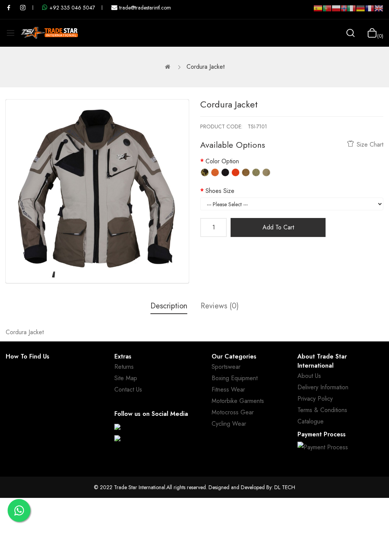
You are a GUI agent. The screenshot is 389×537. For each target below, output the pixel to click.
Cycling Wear (229, 423)
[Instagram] (117, 438)
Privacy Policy (315, 398)
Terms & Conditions (322, 410)
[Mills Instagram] (23, 7)
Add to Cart (278, 227)
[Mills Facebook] (9, 7)
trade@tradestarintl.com (145, 7)
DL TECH (284, 487)
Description (168, 305)
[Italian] (351, 11)
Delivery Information (322, 387)
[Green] (256, 172)
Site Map (125, 378)
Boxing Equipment (235, 378)
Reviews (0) (220, 305)
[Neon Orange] (235, 172)
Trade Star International (139, 487)
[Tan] (246, 172)
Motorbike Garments (238, 400)
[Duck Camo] (205, 172)
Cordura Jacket (206, 66)
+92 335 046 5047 (72, 7)
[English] (378, 11)
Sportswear (226, 366)
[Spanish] (318, 11)
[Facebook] (117, 427)
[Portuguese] (327, 11)
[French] (369, 11)
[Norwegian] (344, 10)
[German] (360, 11)
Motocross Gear (233, 412)
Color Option (222, 161)
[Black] (225, 172)
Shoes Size (220, 190)
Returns (124, 366)
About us (309, 375)
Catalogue (310, 421)
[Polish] (336, 11)
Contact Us (128, 389)
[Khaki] (266, 172)
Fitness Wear (228, 389)
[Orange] (215, 172)
